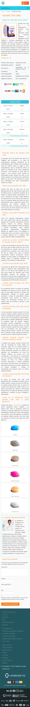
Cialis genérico (17, 405)
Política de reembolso (8, 633)
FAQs (3, 619)
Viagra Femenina (7, 647)
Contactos (5, 617)
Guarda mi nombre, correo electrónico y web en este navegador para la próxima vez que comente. (14, 598)
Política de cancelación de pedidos (12, 631)
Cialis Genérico (6, 650)
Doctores (5, 625)
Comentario (4, 567)
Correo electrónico (6, 584)
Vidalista (4, 663)
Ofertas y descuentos (8, 612)
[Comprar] (22, 109)
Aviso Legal (5, 641)
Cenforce (5, 655)
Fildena (4, 652)
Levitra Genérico (7, 660)
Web (2, 590)
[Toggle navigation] (28, 8)
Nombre (3, 578)
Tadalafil (8, 11)
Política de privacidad (8, 636)
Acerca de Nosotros (8, 622)
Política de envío (7, 628)
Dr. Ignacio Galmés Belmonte (13, 517)
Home (2, 11)
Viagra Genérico (7, 645)
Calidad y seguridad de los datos (12, 638)
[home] (3, 3)
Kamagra (4, 658)
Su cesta (4, 614)
